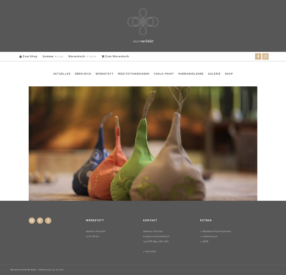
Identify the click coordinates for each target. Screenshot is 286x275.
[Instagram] (48, 222)
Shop (229, 73)
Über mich (83, 73)
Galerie (214, 73)
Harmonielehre (191, 73)
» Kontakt (149, 251)
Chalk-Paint (164, 73)
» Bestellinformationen (215, 231)
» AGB (204, 241)
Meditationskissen (133, 73)
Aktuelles (62, 73)
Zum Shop (29, 56)
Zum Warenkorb (116, 56)
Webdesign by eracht (51, 270)
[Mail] (32, 222)
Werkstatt (104, 73)
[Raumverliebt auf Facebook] (40, 222)
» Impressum (209, 236)
